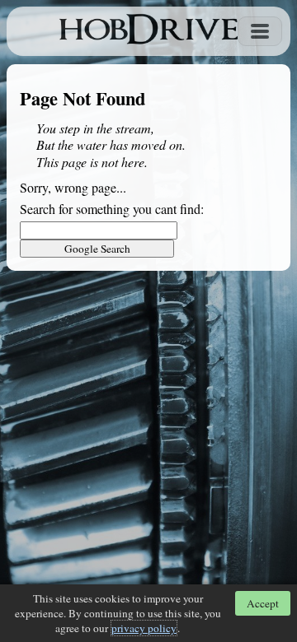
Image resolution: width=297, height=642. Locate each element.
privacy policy (144, 628)
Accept (263, 603)
